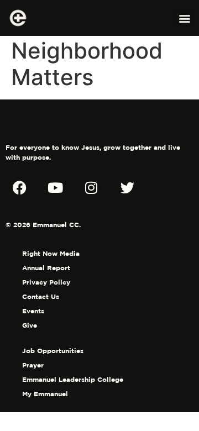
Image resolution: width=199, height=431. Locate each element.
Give (29, 325)
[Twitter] (127, 187)
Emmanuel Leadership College (72, 379)
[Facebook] (19, 187)
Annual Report (46, 268)
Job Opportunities (52, 350)
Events (33, 311)
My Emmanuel (45, 394)
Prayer (33, 365)
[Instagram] (91, 187)
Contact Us (40, 296)
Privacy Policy (46, 282)
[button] (184, 18)
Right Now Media (51, 253)
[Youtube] (55, 187)
